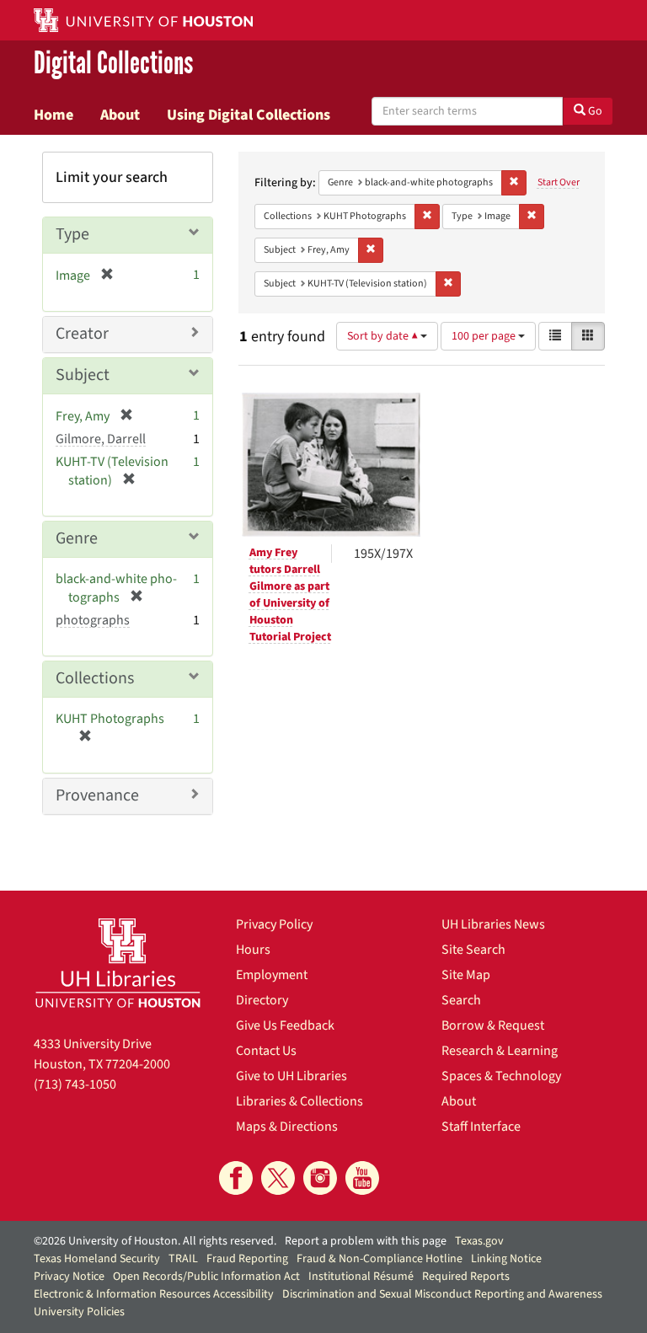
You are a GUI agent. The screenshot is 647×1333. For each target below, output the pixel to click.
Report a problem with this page (365, 1241)
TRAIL (183, 1258)
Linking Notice (506, 1258)
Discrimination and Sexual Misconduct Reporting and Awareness (442, 1294)
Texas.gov (479, 1241)
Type (72, 234)
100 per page (485, 336)
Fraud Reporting (247, 1258)
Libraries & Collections (299, 1101)
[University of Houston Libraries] (118, 963)
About (120, 115)
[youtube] (362, 1178)
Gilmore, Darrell (101, 439)
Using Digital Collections (248, 115)
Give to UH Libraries (291, 1076)
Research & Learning (499, 1050)
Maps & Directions (287, 1126)
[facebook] (236, 1178)
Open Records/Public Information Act (206, 1276)
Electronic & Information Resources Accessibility (154, 1294)
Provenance (97, 795)
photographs (93, 620)
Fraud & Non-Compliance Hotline (380, 1258)
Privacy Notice (69, 1276)
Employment (271, 975)
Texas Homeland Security (97, 1258)
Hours (253, 949)
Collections (95, 678)
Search (461, 1000)
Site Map (465, 975)
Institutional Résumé (361, 1276)
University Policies (79, 1312)
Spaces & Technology (501, 1076)
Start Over (558, 182)
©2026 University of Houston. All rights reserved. (155, 1241)
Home (53, 115)
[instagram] (320, 1178)
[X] (278, 1178)
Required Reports (466, 1276)
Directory (262, 1000)
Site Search (473, 949)
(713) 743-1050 (75, 1084)
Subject (83, 375)
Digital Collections (113, 64)
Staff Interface (481, 1126)
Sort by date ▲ (383, 336)
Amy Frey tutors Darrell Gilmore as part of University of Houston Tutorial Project (290, 594)
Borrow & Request (492, 1025)
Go (594, 111)
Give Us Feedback (285, 1025)
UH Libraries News (493, 924)
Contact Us (266, 1050)
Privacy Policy (274, 924)
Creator (82, 333)
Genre (77, 538)
